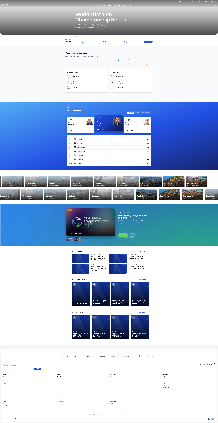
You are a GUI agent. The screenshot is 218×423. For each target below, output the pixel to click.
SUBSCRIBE (38, 368)
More (131, 5)
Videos (111, 378)
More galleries (141, 279)
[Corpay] (115, 356)
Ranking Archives (60, 401)
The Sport (109, 5)
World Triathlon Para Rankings (62, 397)
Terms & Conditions (117, 414)
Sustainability (5, 399)
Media (87, 36)
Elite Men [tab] (137, 112)
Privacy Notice (126, 414)
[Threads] (190, 1)
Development (125, 5)
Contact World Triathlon (93, 414)
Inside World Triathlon (7, 396)
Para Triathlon (165, 380)
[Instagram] (180, 1)
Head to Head (59, 380)
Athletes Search (59, 378)
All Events (5, 376)
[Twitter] (185, 1)
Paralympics (5, 383)
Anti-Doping (5, 405)
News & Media (117, 5)
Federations (5, 397)
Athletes (103, 5)
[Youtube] (187, 1)
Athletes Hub (59, 376)
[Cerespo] (127, 356)
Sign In (199, 1)
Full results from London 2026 (109, 95)
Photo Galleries (112, 380)
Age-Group (165, 378)
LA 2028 (205, 1)
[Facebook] (182, 1)
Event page (148, 41)
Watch (79, 36)
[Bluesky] (195, 1)
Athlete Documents (60, 381)
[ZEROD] (151, 356)
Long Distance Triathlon (167, 389)
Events (91, 5)
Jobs (4, 403)
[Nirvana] (103, 356)
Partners (4, 401)
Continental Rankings (60, 399)
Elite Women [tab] (130, 112)
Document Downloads (7, 408)
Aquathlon (165, 381)
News (83, 36)
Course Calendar (113, 399)
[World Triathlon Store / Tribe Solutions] (139, 357)
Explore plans (124, 235)
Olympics (4, 381)
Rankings (97, 5)
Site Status (109, 414)
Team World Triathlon (113, 397)
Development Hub (113, 396)
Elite (164, 376)
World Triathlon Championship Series (9, 380)
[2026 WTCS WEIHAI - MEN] (78, 239)
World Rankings (59, 396)
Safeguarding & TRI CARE (7, 407)
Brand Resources (6, 410)
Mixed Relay (165, 390)
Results (71, 36)
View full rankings (145, 112)
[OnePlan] (91, 356)
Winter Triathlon (166, 387)
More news (142, 251)
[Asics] (78, 356)
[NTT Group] (66, 356)
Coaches (111, 403)
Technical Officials (113, 401)
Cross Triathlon (166, 385)
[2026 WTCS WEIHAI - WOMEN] (70, 239)
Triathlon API (102, 414)
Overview (66, 36)
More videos (142, 312)
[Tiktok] (192, 1)
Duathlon (165, 383)
